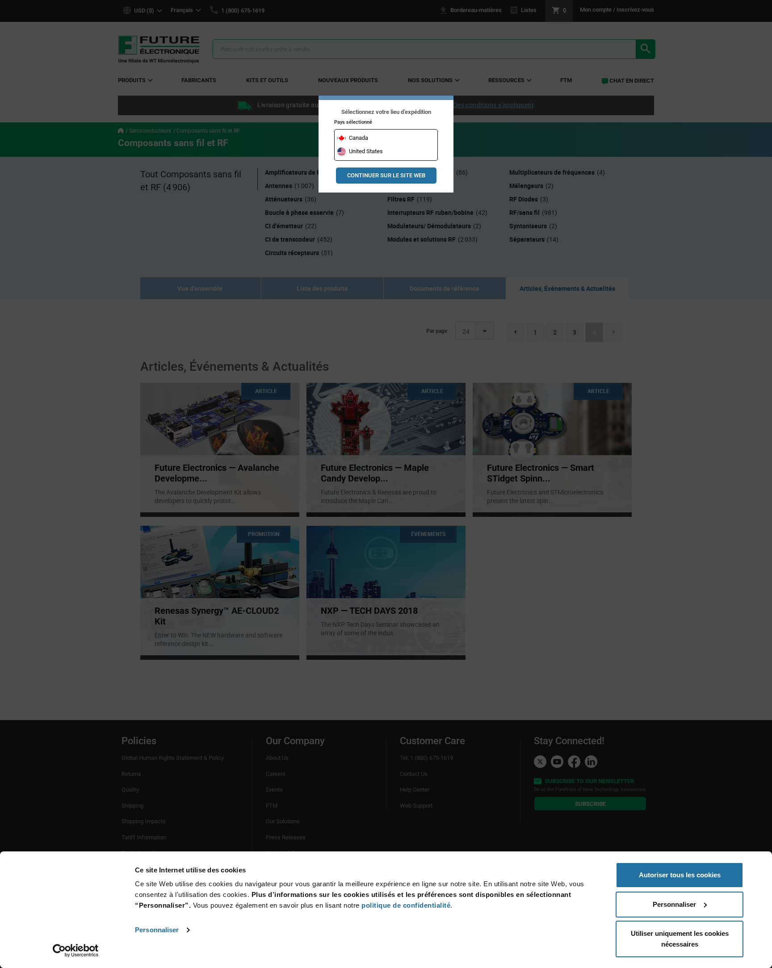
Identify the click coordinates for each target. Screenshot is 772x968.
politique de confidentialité (405, 905)
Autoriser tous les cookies (680, 875)
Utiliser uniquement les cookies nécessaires (680, 939)
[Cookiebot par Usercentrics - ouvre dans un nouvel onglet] (76, 950)
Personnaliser (157, 930)
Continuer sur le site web (386, 175)
